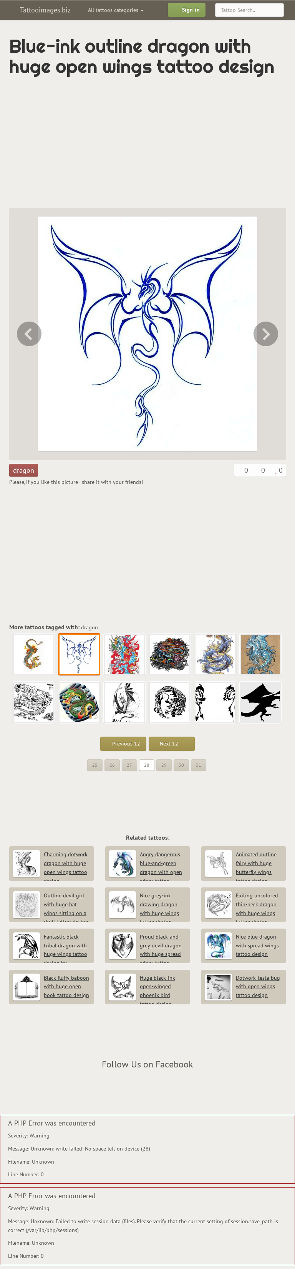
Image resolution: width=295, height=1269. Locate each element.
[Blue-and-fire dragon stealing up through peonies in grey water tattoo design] (170, 654)
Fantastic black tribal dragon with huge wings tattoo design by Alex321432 (50, 954)
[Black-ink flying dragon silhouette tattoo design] (260, 702)
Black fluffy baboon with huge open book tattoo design (66, 986)
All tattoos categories (114, 10)
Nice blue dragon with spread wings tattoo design (257, 945)
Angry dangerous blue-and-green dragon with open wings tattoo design (145, 872)
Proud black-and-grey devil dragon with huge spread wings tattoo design (145, 954)
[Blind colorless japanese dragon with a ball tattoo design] (34, 702)
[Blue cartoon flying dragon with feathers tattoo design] (260, 654)
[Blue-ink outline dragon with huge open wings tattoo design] (79, 654)
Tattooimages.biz (44, 9)
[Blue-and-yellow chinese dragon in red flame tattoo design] (266, 334)
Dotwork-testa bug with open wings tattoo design (258, 986)
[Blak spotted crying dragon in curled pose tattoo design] (170, 702)
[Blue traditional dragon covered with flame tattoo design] (215, 654)
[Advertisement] (99, 142)
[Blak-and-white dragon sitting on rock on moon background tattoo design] (124, 702)
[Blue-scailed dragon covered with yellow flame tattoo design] (28, 334)
